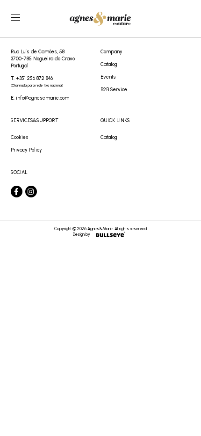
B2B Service (113, 90)
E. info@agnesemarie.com (40, 98)
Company (111, 52)
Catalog (108, 64)
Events (108, 77)
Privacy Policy (26, 150)
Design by (81, 234)
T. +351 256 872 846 (37, 81)
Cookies (20, 137)
